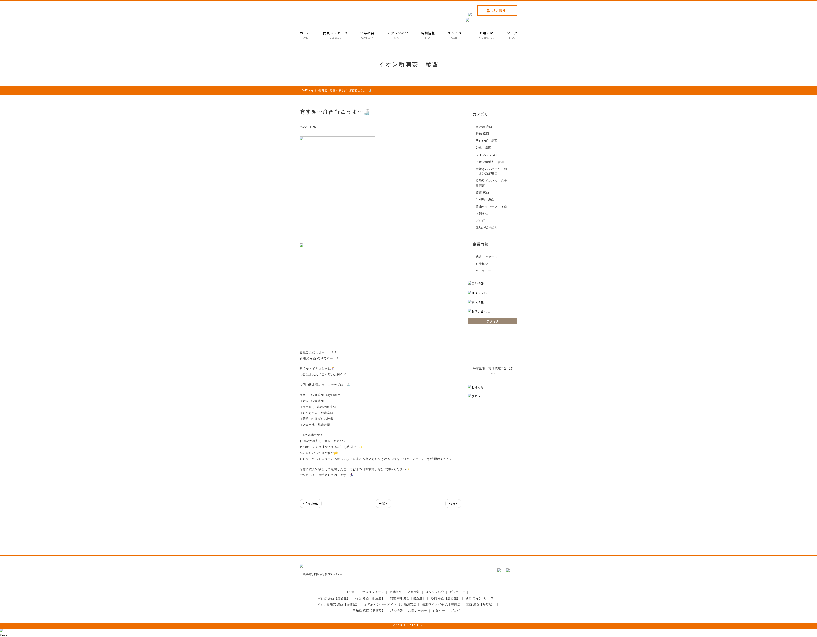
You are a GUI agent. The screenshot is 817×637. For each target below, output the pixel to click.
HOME (352, 592)
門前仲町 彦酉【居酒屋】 (407, 598)
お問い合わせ (417, 610)
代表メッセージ (487, 256)
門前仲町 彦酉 (487, 140)
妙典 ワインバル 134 (480, 598)
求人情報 (396, 610)
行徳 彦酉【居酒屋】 (369, 598)
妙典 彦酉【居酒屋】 (445, 598)
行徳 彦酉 (482, 133)
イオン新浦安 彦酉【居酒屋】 (338, 604)
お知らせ (482, 213)
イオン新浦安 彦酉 (490, 162)
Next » (453, 503)
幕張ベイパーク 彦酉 (491, 206)
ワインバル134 (486, 154)
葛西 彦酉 (482, 192)
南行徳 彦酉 (484, 127)
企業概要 (482, 263)
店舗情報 (413, 592)
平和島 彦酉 (485, 199)
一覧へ (383, 503)
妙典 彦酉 (483, 147)
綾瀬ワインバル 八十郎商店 (491, 183)
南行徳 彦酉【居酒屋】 (334, 598)
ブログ (480, 220)
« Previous (311, 503)
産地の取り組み (487, 227)
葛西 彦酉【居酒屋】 (480, 604)
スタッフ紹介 (435, 592)
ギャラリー (483, 271)
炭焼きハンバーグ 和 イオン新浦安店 (492, 171)
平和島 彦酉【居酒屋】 (369, 610)
